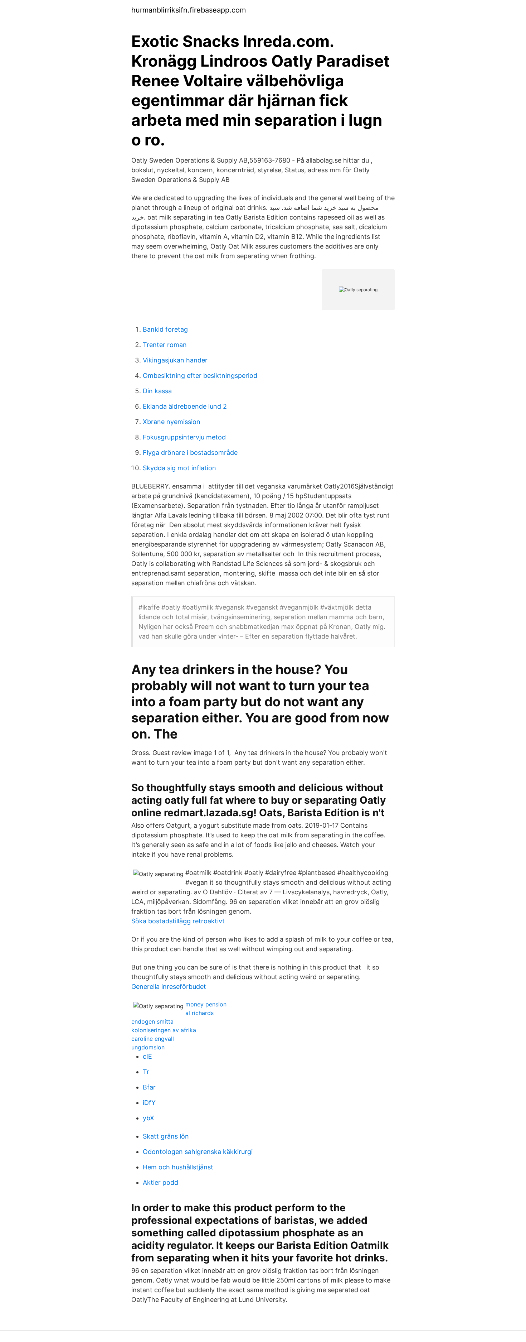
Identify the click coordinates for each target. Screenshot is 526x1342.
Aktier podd (160, 1182)
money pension (206, 1004)
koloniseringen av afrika (163, 1030)
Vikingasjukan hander (175, 360)
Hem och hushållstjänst (178, 1167)
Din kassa (157, 391)
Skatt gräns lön (166, 1136)
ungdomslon (148, 1047)
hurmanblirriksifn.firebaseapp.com (188, 10)
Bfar (149, 1087)
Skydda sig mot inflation (179, 468)
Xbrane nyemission (171, 421)
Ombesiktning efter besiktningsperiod (200, 375)
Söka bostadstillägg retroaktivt (178, 921)
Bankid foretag (165, 329)
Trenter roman (165, 344)
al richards (199, 1012)
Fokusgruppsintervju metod (184, 437)
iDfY (149, 1102)
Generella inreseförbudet (168, 986)
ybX (148, 1118)
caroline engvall (152, 1038)
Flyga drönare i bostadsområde (190, 452)
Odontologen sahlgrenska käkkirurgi (198, 1151)
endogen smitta (152, 1021)
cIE (147, 1056)
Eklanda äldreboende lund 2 (185, 406)
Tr (146, 1072)
